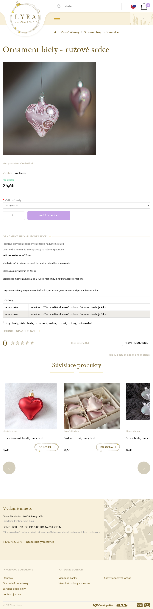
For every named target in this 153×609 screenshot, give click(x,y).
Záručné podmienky (14, 588)
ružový (72, 323)
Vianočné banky (70, 32)
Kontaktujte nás (12, 594)
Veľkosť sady (13, 200)
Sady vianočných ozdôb (117, 578)
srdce (52, 323)
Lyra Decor (20, 173)
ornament (41, 323)
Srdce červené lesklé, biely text (23, 438)
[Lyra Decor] (141, 18)
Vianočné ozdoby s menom (74, 583)
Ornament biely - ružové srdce (101, 32)
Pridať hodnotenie (136, 342)
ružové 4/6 (85, 323)
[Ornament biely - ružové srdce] (49, 108)
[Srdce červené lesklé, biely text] (31, 407)
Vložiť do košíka (49, 215)
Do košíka (45, 447)
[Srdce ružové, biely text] (92, 406)
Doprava (8, 578)
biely (15, 323)
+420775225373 (12, 542)
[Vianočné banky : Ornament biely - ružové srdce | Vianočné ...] (25, 17)
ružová (61, 323)
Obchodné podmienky (15, 583)
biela (22, 323)
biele (30, 323)
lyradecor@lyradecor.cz (40, 542)
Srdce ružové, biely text (79, 438)
